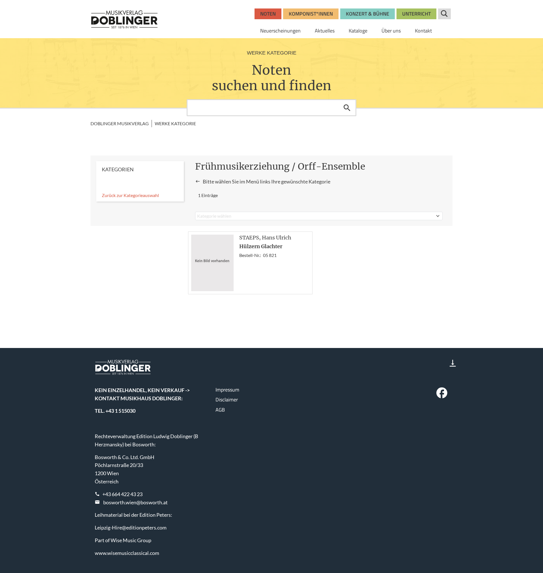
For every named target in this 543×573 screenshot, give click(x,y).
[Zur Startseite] (124, 19)
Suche (444, 13)
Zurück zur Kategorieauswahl (130, 195)
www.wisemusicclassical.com (127, 553)
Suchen (347, 107)
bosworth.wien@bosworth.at (135, 502)
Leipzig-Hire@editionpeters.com (131, 527)
